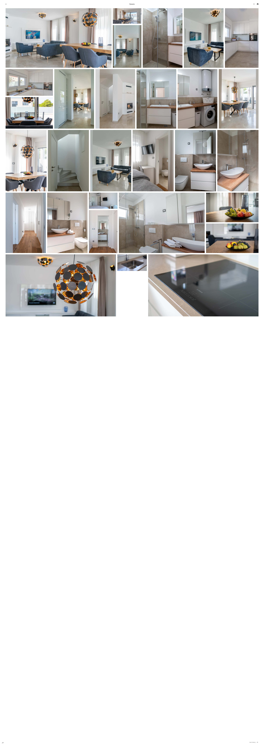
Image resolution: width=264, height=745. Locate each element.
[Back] (7, 4)
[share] (2, 742)
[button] (132, 4)
